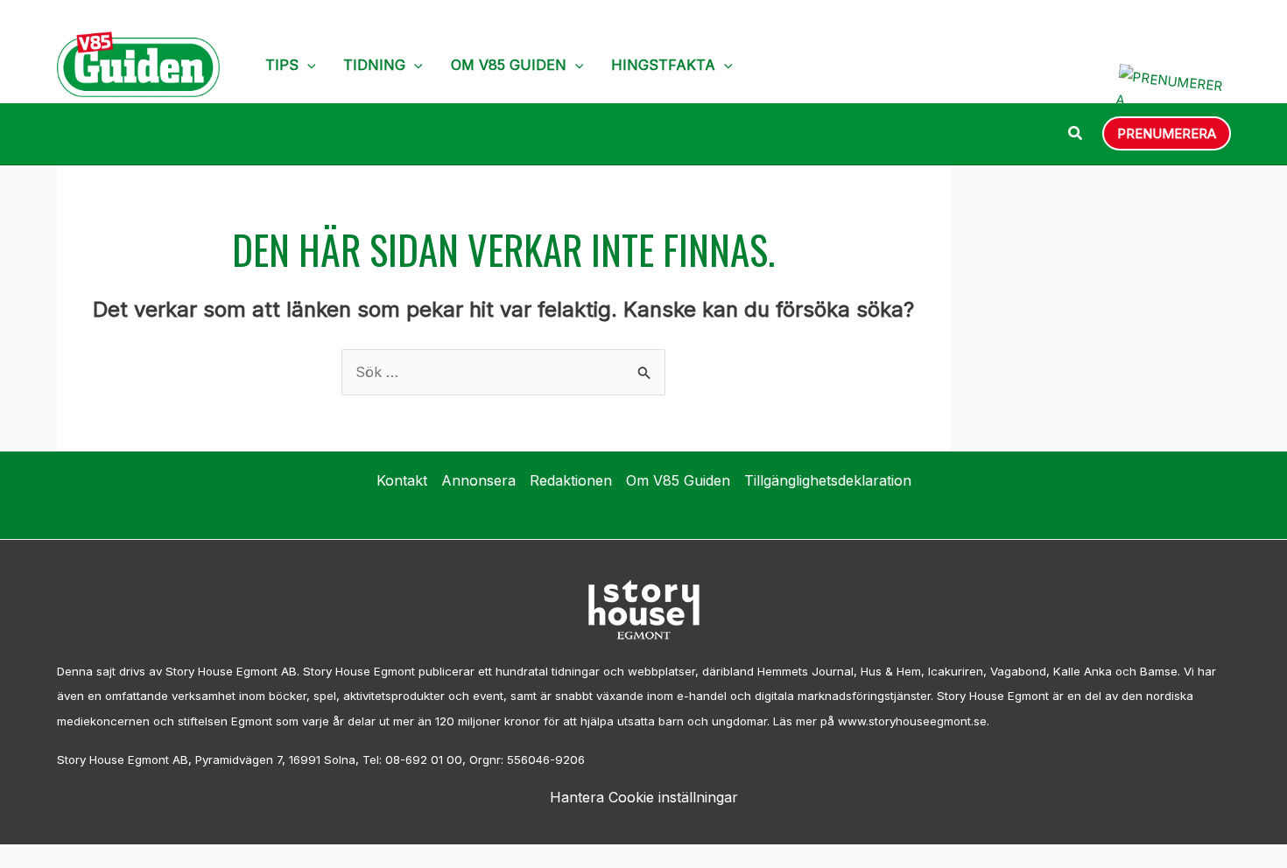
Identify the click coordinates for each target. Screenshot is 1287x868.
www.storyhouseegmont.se (912, 721)
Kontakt (401, 480)
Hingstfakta (663, 65)
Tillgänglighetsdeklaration (827, 480)
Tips (282, 65)
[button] (1076, 135)
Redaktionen (571, 480)
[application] (307, 65)
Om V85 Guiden (508, 65)
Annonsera (478, 480)
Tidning (374, 65)
